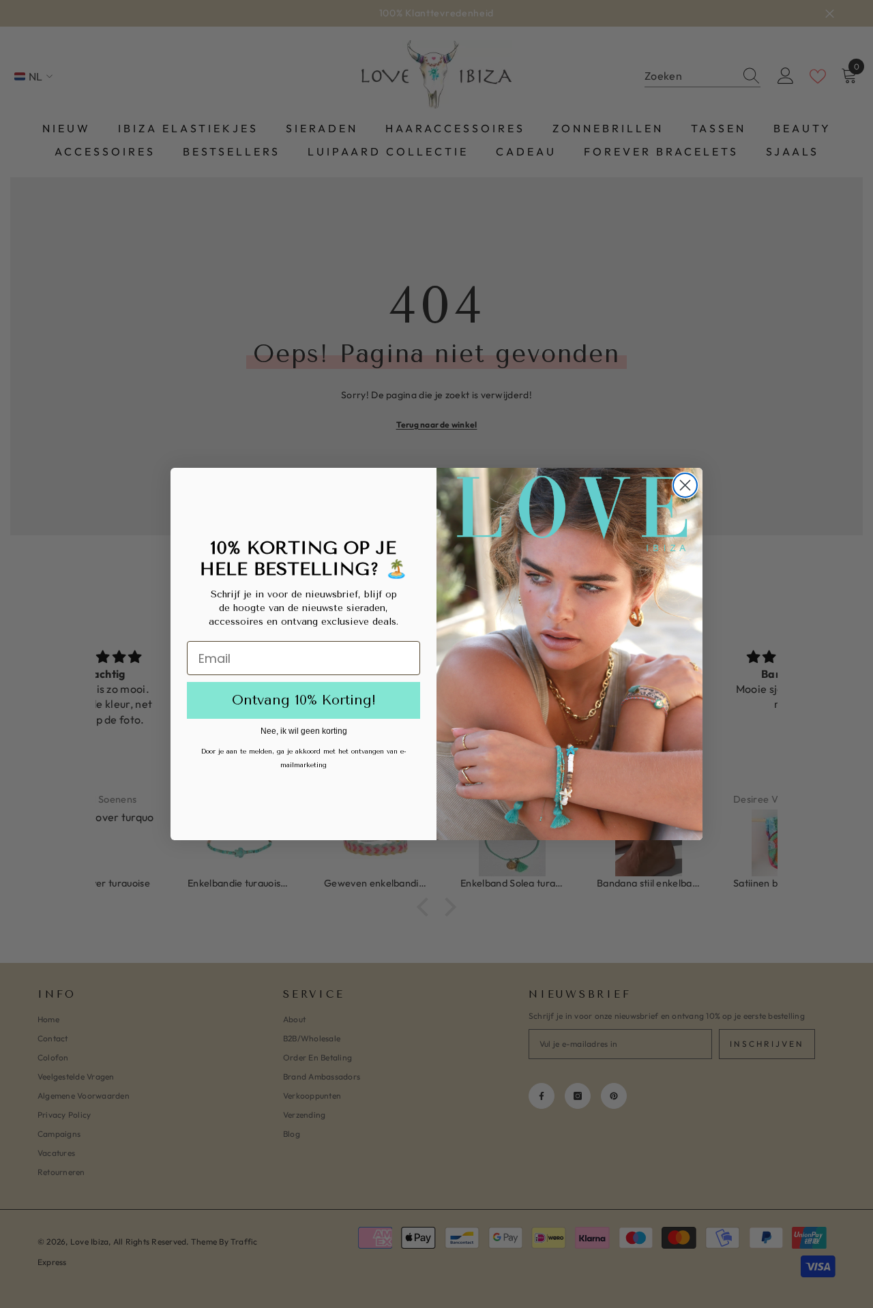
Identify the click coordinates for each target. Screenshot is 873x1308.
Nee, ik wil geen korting (304, 731)
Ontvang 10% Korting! (304, 700)
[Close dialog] (685, 485)
